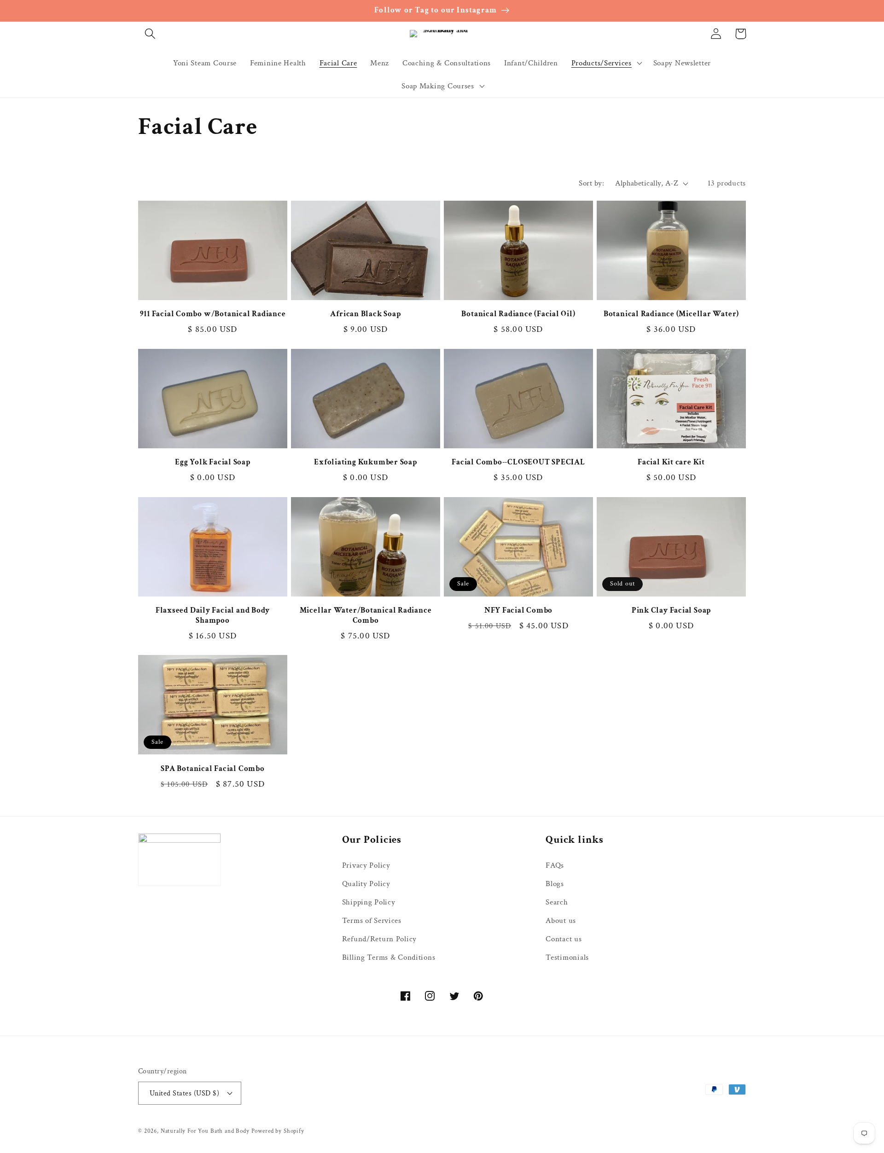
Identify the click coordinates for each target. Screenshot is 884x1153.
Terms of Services (371, 920)
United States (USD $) (184, 1093)
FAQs (555, 865)
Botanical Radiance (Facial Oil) (518, 314)
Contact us (564, 939)
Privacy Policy (366, 865)
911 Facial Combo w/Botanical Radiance (213, 314)
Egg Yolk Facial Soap (212, 462)
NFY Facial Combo (518, 610)
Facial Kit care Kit (671, 462)
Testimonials (567, 957)
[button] (150, 34)
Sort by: (591, 183)
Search (557, 902)
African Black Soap (365, 314)
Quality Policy (366, 884)
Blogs (555, 884)
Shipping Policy (368, 902)
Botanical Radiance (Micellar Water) (671, 314)
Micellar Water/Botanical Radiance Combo (366, 616)
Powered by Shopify (277, 1131)
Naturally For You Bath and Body (205, 1131)
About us (561, 920)
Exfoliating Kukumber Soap (365, 462)
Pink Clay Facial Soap (671, 610)
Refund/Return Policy (379, 939)
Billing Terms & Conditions (389, 957)
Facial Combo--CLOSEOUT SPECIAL (518, 462)
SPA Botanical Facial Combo (212, 769)
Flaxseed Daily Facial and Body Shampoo (213, 616)
